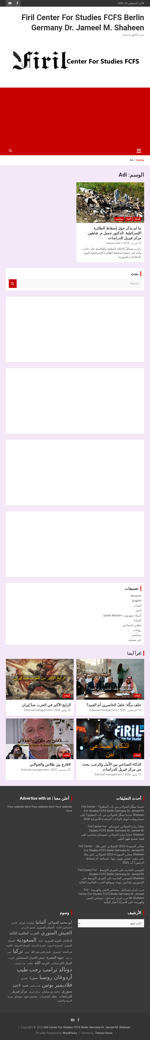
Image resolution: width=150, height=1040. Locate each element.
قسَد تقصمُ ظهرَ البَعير (131, 839)
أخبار (128, 218)
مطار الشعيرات (48, 996)
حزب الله (42, 962)
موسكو (18, 996)
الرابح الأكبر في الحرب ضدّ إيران (46, 705)
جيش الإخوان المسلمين (30, 957)
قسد (25, 985)
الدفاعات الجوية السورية (58, 940)
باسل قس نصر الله (41, 951)
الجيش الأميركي (28, 927)
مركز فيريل (34, 991)
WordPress (70, 1033)
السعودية (27, 940)
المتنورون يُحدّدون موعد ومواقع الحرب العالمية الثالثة (111, 882)
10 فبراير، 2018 (132, 243)
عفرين (24, 978)
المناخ (137, 620)
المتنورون (57, 952)
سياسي (119, 218)
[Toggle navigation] (139, 150)
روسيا (45, 977)
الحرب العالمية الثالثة (24, 933)
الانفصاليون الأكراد (64, 927)
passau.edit (113, 243)
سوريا (34, 978)
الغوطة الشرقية (22, 945)
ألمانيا (41, 922)
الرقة (40, 941)
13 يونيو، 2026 (133, 774)
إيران (22, 922)
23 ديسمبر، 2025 (61, 769)
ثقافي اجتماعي (132, 625)
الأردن (14, 922)
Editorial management (103, 710)
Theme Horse (103, 1033)
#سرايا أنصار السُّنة (115, 902)
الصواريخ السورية (55, 945)
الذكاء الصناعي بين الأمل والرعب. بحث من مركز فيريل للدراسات (111, 766)
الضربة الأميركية (38, 945)
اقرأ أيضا (134, 653)
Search (13, 283)
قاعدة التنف (35, 986)
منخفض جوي (31, 996)
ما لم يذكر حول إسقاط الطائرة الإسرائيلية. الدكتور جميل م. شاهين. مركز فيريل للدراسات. (114, 233)
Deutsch (136, 596)
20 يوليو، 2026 (62, 710)
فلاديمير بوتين (57, 985)
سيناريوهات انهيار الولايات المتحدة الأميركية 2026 (114, 819)
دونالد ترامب (57, 969)
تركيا (18, 951)
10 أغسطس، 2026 (130, 710)
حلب (30, 963)
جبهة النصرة (55, 957)
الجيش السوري (56, 933)
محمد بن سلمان (51, 991)
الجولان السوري (45, 927)
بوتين (27, 952)
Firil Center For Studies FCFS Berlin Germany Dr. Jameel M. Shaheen (87, 1027)
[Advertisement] (75, 117)
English (136, 601)
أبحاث (137, 218)
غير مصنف (134, 640)
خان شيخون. (20, 963)
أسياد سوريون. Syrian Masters (122, 615)
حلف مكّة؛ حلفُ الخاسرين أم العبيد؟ (113, 705)
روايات (137, 630)
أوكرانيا (30, 922)
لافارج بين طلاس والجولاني (50, 764)
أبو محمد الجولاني (60, 922)
